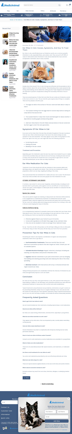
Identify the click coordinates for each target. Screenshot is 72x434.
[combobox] (42, 5)
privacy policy (64, 429)
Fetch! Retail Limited (14, 423)
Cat (18, 11)
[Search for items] (59, 5)
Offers (43, 11)
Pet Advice (19, 20)
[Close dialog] (69, 398)
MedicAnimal (14, 422)
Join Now (56, 421)
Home (11, 20)
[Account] (67, 5)
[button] (70, 5)
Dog (8, 11)
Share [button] (27, 377)
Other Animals (30, 11)
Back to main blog (47, 384)
